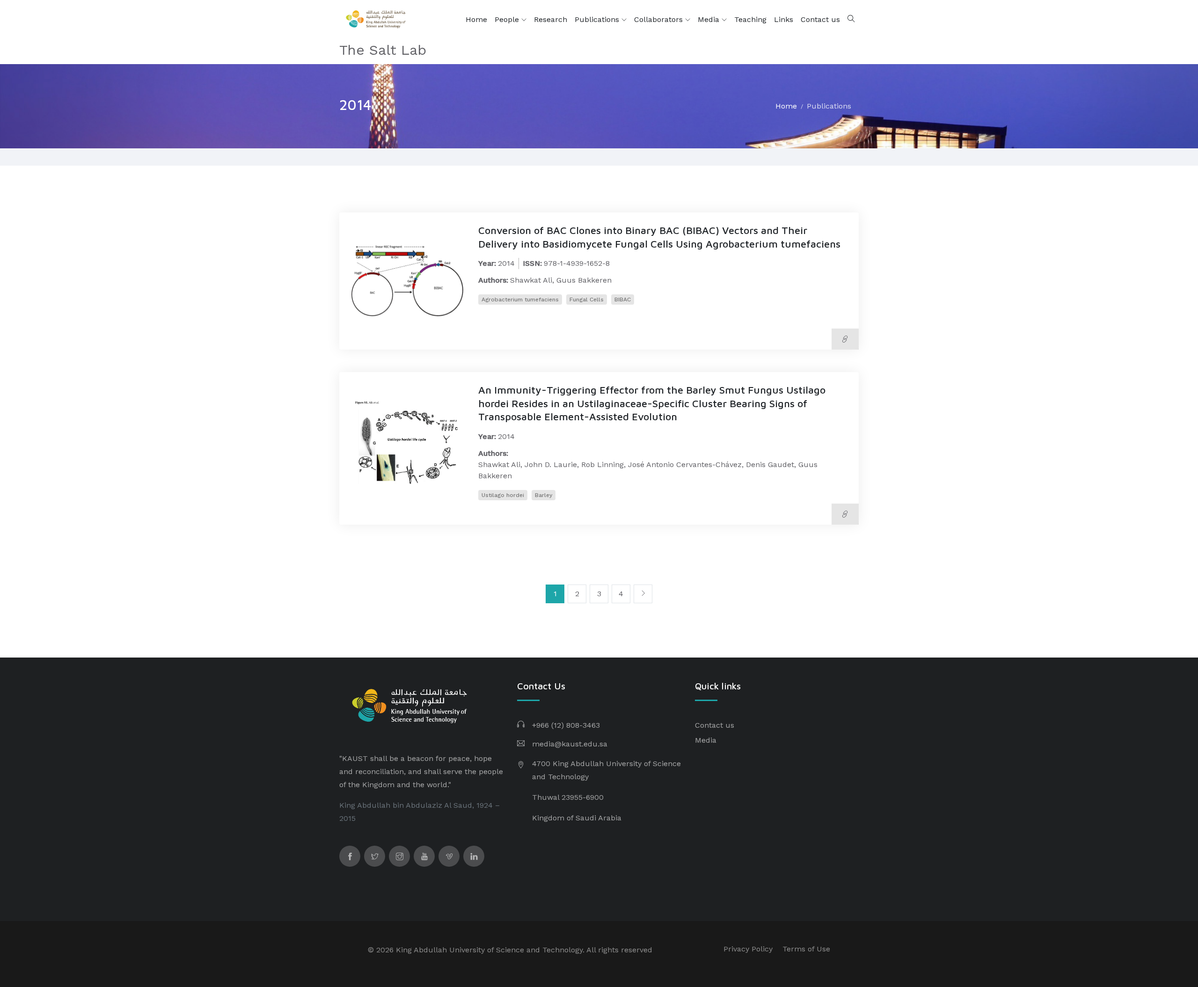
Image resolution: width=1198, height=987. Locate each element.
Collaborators (659, 19)
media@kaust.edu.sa (569, 743)
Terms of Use (806, 948)
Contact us (820, 19)
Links (783, 19)
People (508, 19)
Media (710, 19)
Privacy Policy (748, 948)
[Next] (643, 594)
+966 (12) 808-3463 (566, 725)
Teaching (750, 19)
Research (550, 19)
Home (476, 19)
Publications (598, 19)
